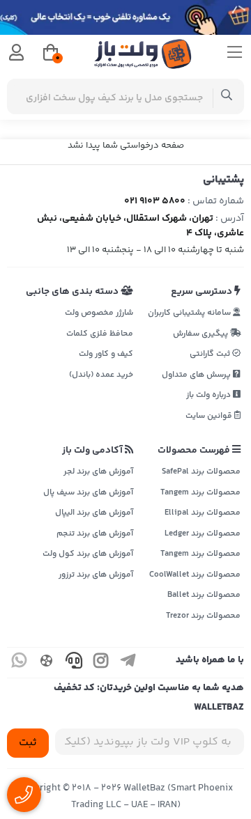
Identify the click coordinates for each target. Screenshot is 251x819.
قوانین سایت (209, 416)
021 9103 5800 (154, 201)
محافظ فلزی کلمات (99, 334)
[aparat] (46, 662)
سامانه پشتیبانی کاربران (190, 313)
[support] (73, 662)
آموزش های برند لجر (98, 471)
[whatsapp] (19, 662)
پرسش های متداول (197, 375)
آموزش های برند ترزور (96, 575)
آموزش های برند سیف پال (88, 492)
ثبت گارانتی (211, 354)
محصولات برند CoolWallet (195, 575)
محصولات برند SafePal (201, 471)
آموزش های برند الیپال (94, 513)
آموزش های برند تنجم (94, 533)
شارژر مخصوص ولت (99, 313)
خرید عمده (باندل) (101, 375)
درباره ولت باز (209, 395)
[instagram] (101, 662)
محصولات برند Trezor (203, 616)
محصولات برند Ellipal (203, 513)
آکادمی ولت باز (93, 450)
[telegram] (128, 662)
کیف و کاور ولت (106, 354)
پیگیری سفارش (201, 334)
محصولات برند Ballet (204, 595)
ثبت (28, 742)
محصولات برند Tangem (200, 492)
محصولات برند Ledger (203, 533)
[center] (227, 96)
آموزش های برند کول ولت (88, 554)
